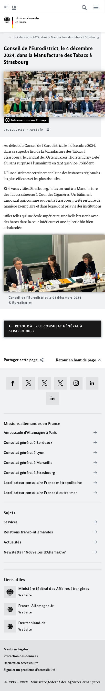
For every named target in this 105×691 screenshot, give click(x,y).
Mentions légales (16, 649)
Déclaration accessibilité (21, 663)
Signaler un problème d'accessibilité (29, 670)
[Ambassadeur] (46, 383)
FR (14, 7)
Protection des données (21, 656)
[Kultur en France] (62, 383)
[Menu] (96, 7)
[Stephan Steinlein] (54, 398)
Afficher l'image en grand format (54, 263)
